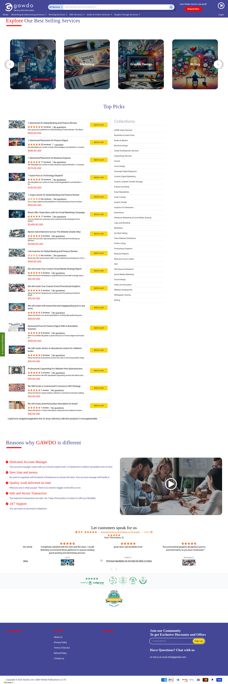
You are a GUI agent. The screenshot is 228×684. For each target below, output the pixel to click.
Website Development (123, 290)
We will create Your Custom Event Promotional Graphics (54, 286)
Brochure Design (121, 145)
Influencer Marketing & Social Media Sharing (132, 218)
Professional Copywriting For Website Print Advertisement (55, 368)
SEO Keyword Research (124, 269)
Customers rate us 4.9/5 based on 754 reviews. (120, 532)
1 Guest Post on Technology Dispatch (45, 175)
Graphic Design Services (126, 15)
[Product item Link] (17, 128)
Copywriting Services (123, 156)
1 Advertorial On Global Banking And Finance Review (52, 123)
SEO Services (76, 15)
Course (117, 161)
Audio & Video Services (98, 15)
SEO (116, 264)
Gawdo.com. (29, 679)
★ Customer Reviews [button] (2, 344)
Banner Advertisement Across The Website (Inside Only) (54, 232)
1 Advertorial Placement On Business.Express (49, 158)
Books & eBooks (121, 140)
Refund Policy (60, 653)
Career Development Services (126, 151)
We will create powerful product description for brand (52, 403)
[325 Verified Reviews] (114, 607)
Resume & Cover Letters (124, 259)
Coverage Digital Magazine (125, 171)
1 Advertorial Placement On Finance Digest (48, 140)
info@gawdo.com (177, 657)
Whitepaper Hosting (122, 295)
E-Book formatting (121, 187)
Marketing (118, 228)
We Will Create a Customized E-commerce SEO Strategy (54, 386)
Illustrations (119, 212)
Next (218, 64)
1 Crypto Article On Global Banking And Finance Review (53, 195)
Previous (10, 64)
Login (221, 15)
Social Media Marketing (124, 274)
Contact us (59, 658)
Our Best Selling (120, 233)
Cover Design (119, 166)
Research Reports (121, 254)
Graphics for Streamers (123, 207)
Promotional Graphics (123, 249)
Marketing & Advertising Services (28, 15)
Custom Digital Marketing (124, 176)
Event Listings (120, 197)
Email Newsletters (121, 192)
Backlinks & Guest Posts (124, 135)
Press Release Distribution (125, 238)
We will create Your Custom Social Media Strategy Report (55, 269)
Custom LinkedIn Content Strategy (128, 182)
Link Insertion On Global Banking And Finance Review (53, 251)
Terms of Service (62, 647)
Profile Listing (120, 243)
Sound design (120, 279)
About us (58, 637)
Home (6, 15)
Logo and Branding (122, 223)
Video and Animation (123, 285)
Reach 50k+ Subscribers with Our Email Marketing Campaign (56, 212)
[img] (114, 535)
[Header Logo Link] (19, 7)
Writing (117, 300)
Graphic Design (120, 202)
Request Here (193, 9)
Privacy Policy (60, 642)
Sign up (199, 641)
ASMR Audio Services (123, 130)
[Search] (171, 7)
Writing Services (57, 15)
